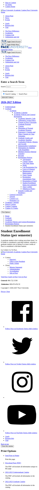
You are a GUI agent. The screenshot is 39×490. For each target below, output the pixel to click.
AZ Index (8, 5)
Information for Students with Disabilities (26, 149)
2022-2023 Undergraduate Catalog (17, 472)
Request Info (9, 25)
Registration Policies (25, 157)
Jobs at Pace (14, 273)
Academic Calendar (20, 113)
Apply (7, 23)
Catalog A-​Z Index (11, 208)
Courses (21, 126)
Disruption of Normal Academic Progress (25, 129)
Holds (25, 165)
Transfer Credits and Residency (25, 192)
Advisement (27, 159)
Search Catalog (10, 94)
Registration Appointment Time (29, 178)
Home (7, 216)
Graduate (8, 109)
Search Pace (23, 94)
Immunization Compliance (27, 146)
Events (7, 20)
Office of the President (17, 261)
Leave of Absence (29, 169)
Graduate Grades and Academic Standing (25, 139)
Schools (12, 196)
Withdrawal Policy (29, 189)
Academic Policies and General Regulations (20, 222)
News (7, 18)
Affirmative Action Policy (27, 120)
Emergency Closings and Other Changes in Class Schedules (26, 134)
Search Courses (10, 204)
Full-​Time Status (28, 163)
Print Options (6, 212)
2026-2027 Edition (11, 102)
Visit (6, 27)
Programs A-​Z (14, 200)
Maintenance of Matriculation (28, 172)
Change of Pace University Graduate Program (27, 123)
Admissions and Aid (12, 37)
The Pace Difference (12, 31)
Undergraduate (10, 107)
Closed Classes (28, 161)
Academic (13, 111)
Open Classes (27, 175)
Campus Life (9, 35)
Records (21, 156)
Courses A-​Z (14, 198)
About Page (9, 16)
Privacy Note (5, 292)
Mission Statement (16, 267)
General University (16, 195)
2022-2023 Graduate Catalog (15, 482)
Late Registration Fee (30, 167)
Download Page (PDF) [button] (13, 463)
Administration (15, 269)
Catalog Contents (11, 206)
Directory (13, 259)
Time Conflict (27, 187)
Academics (9, 33)
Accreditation (14, 271)
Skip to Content (10, 3)
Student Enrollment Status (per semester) (30, 184)
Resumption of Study (30, 181)
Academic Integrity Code (26, 118)
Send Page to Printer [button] (12, 455)
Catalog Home (10, 6)
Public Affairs (14, 263)
